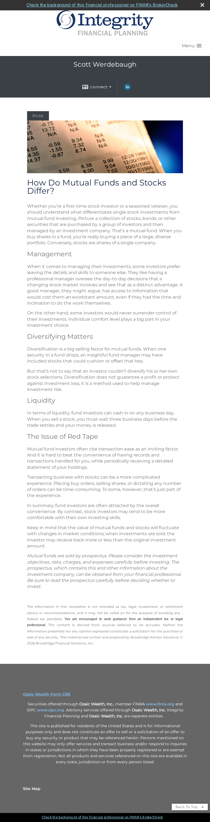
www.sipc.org (50, 710)
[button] (192, 46)
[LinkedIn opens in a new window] (127, 88)
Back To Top (187, 807)
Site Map (31, 788)
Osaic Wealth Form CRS (46, 694)
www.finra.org (160, 704)
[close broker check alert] (202, 5)
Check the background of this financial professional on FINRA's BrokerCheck (102, 5)
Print (38, 115)
